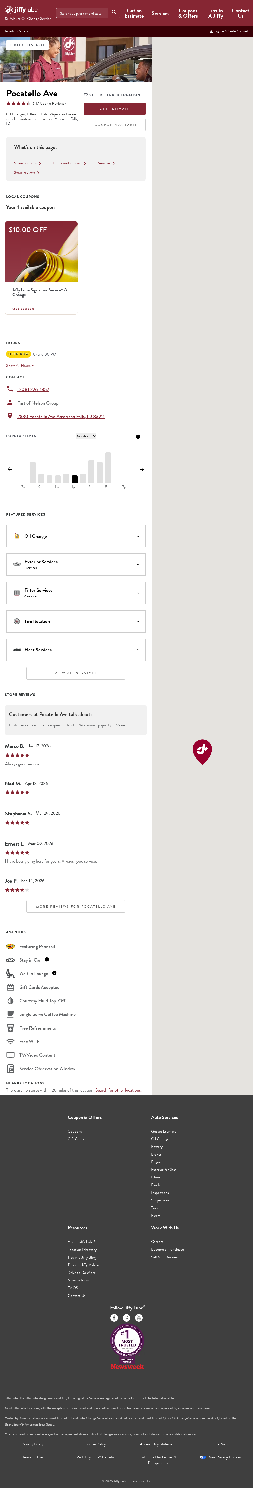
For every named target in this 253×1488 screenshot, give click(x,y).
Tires (154, 1208)
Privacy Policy (32, 1444)
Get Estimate (115, 108)
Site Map (220, 1444)
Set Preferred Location (114, 94)
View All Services (76, 673)
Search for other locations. (118, 1090)
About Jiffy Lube (81, 1242)
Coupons (75, 1131)
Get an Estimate (134, 13)
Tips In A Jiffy (215, 13)
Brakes (156, 1154)
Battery (157, 1146)
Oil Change (160, 1139)
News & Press (78, 1280)
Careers (157, 1241)
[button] (202, 752)
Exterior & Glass (163, 1169)
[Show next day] (142, 469)
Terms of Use (32, 1457)
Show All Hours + (20, 365)
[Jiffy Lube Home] (22, 11)
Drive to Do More (82, 1272)
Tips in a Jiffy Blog (82, 1257)
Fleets (155, 1215)
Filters (156, 1177)
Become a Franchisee (167, 1249)
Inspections (160, 1192)
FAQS (73, 1288)
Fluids (155, 1185)
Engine (156, 1162)
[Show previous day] (9, 469)
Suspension (160, 1200)
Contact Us (240, 13)
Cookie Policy (95, 1444)
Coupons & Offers (188, 13)
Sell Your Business (165, 1257)
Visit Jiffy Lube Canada (95, 1457)
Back (27, 45)
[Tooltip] (138, 436)
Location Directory (82, 1249)
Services (160, 13)
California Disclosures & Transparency (157, 1460)
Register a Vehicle (17, 30)
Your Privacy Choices (225, 1457)
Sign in (230, 31)
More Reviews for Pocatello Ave (76, 906)
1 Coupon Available (114, 125)
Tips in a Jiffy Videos (83, 1265)
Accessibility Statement (158, 1444)
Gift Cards (76, 1139)
